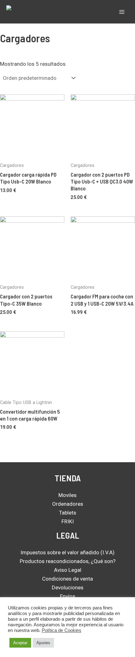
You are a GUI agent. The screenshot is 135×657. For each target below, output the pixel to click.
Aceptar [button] (20, 642)
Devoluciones (68, 587)
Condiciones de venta (67, 579)
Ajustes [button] (43, 642)
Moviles (67, 495)
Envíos (67, 596)
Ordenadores (67, 504)
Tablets (67, 513)
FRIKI (68, 521)
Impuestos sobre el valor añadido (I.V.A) (67, 552)
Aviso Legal (67, 570)
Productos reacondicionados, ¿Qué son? (68, 561)
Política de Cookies (61, 630)
